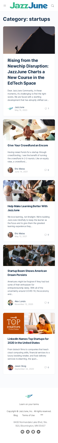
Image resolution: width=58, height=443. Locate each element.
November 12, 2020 (24, 304)
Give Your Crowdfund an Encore (28, 145)
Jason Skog (20, 366)
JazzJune (19, 107)
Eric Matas (20, 168)
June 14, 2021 (21, 171)
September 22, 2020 (24, 369)
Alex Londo (20, 301)
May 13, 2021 (21, 236)
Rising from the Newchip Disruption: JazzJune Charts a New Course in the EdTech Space (28, 72)
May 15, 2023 (21, 110)
